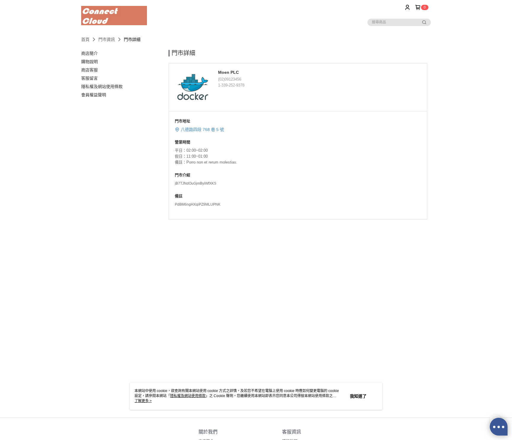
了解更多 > (143, 401)
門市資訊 (106, 39)
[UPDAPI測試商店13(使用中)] (114, 15)
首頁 (85, 39)
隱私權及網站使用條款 (188, 396)
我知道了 (358, 396)
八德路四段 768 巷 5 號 (202, 129)
